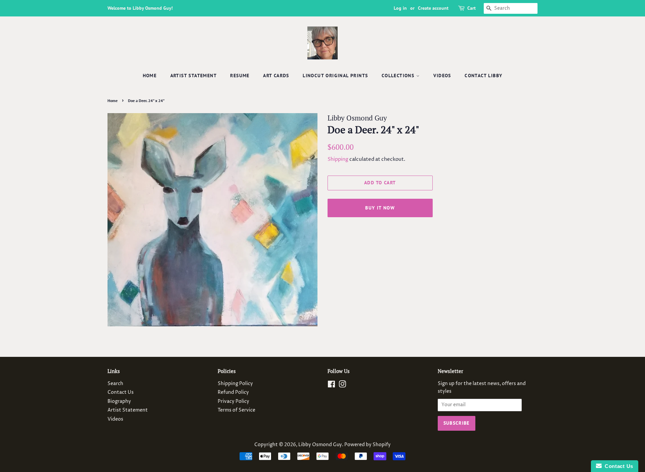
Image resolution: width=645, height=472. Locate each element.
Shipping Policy (235, 384)
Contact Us (121, 392)
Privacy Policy (233, 401)
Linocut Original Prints (335, 76)
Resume (239, 76)
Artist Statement (193, 76)
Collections (399, 76)
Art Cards (276, 76)
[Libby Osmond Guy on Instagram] (342, 386)
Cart (471, 8)
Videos (442, 76)
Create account (433, 8)
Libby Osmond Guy (320, 445)
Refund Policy (233, 392)
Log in (400, 8)
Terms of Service (236, 410)
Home (150, 76)
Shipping (338, 159)
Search (115, 384)
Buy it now (380, 208)
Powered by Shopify (367, 445)
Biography (119, 401)
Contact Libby (483, 76)
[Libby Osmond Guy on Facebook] (331, 386)
